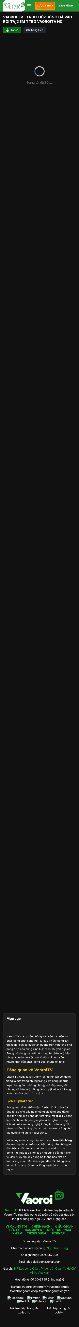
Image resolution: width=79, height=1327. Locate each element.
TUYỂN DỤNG (36, 1233)
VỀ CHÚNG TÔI (16, 1226)
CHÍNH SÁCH (41, 1226)
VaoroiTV (12, 1036)
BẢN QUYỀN (33, 1230)
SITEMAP (58, 1233)
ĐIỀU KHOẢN (64, 1226)
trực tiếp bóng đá (58, 1308)
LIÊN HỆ (14, 1230)
